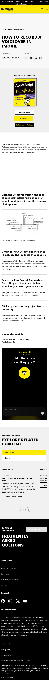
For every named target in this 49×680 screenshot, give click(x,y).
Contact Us (5, 574)
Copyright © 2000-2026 (9, 666)
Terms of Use (6, 644)
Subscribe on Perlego (24, 125)
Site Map (4, 585)
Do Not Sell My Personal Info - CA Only (15, 661)
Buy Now (23, 118)
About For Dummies (8, 568)
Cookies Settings (7, 655)
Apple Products (8, 342)
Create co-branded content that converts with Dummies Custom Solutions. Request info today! (24, 2)
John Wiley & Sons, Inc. (29, 666)
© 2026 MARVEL (7, 678)
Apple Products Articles (14, 29)
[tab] (24, 452)
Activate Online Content (9, 579)
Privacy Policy (6, 649)
